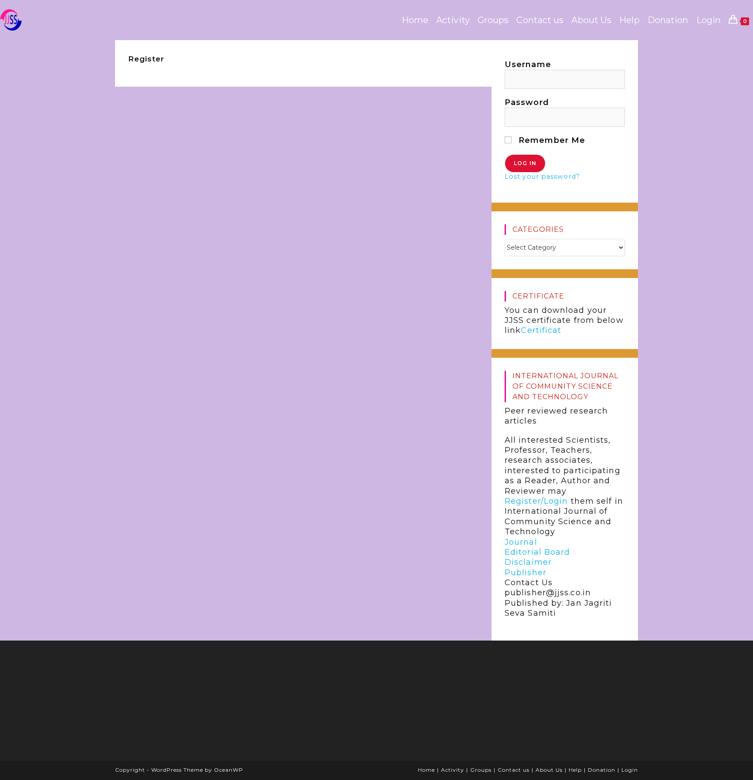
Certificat (541, 331)
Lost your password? (542, 176)
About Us (549, 769)
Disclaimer (528, 562)
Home (426, 769)
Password (527, 102)
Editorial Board (537, 552)
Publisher (525, 572)
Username (528, 64)
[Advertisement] (187, 703)
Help (575, 769)
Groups (481, 769)
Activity (452, 769)
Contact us (513, 769)
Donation (601, 769)
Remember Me (550, 140)
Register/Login (536, 501)
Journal (521, 542)
